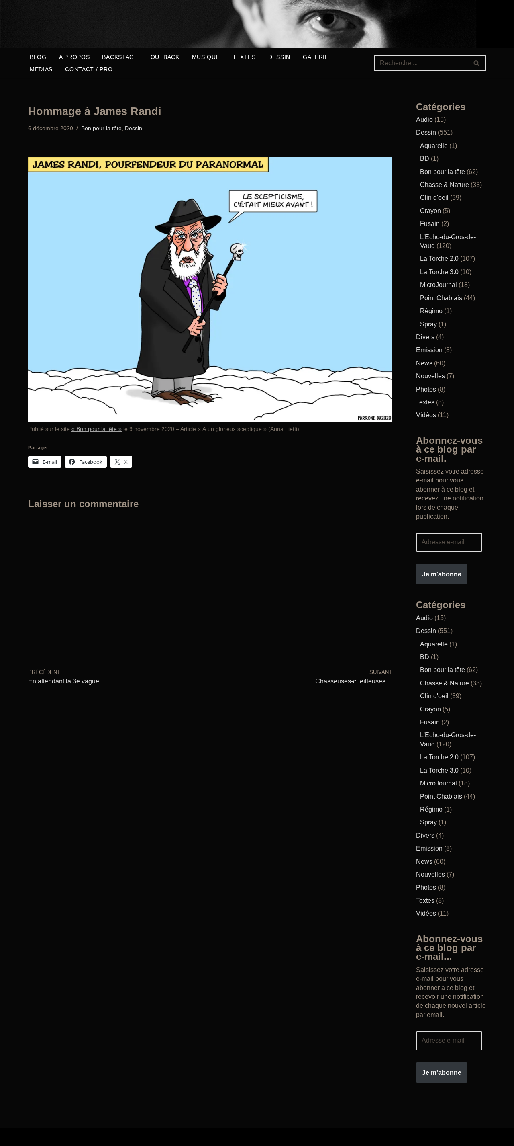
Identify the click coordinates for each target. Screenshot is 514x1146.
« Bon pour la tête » (96, 429)
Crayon (430, 210)
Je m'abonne (441, 574)
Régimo (431, 311)
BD (424, 158)
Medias (41, 69)
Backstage (120, 57)
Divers (425, 337)
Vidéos (426, 415)
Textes (244, 57)
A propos (74, 57)
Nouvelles (430, 376)
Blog (38, 57)
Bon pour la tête (101, 128)
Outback (165, 57)
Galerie (316, 57)
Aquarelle (434, 145)
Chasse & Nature (444, 184)
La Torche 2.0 (439, 258)
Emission (429, 349)
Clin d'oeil (434, 197)
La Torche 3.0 (439, 272)
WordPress (154, 1136)
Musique (206, 57)
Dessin (279, 57)
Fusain (430, 223)
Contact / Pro (88, 69)
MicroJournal (438, 284)
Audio (424, 119)
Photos (426, 389)
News (424, 363)
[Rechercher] (477, 63)
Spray (428, 324)
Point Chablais (441, 298)
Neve (35, 1136)
